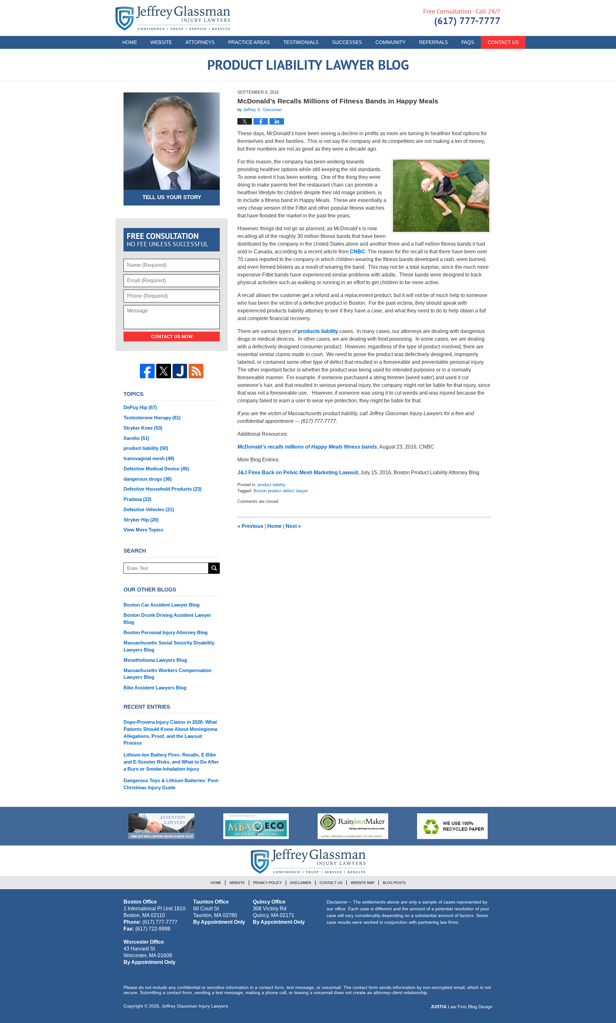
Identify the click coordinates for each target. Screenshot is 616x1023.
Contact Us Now (172, 336)
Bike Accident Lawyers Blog (155, 687)
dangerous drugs (148, 479)
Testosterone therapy (152, 417)
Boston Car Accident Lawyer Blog (162, 605)
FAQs (467, 42)
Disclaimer (300, 883)
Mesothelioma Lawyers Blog (155, 660)
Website (161, 42)
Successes (347, 42)
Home (129, 42)
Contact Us (503, 42)
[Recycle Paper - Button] (452, 826)
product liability (272, 484)
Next (293, 526)
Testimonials (301, 42)
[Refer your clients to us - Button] (161, 826)
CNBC (357, 251)
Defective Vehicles (149, 509)
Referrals (433, 42)
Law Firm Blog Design (461, 1006)
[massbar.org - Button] (256, 826)
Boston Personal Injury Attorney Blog (166, 632)
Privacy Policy (267, 883)
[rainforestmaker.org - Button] (353, 826)
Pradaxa (137, 499)
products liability (318, 331)
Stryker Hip (141, 519)
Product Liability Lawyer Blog (173, 18)
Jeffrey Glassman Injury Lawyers (195, 1006)
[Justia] (180, 371)
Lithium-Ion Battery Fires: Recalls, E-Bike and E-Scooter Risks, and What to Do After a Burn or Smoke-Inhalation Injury (171, 762)
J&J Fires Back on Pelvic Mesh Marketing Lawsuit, (298, 472)
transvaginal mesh (149, 458)
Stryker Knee (143, 428)
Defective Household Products (162, 489)
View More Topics (143, 529)
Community (390, 42)
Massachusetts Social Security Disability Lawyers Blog (169, 646)
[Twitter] (163, 371)
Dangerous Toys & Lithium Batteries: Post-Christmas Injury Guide (171, 784)
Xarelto (136, 438)
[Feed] (196, 371)
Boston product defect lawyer (280, 490)
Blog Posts (394, 883)
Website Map (362, 883)
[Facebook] (147, 371)
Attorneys (200, 42)
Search (214, 568)
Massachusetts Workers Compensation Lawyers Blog (167, 674)
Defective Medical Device (156, 468)
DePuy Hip (140, 407)
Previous (250, 526)
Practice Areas (249, 42)
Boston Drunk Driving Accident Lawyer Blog (167, 618)
